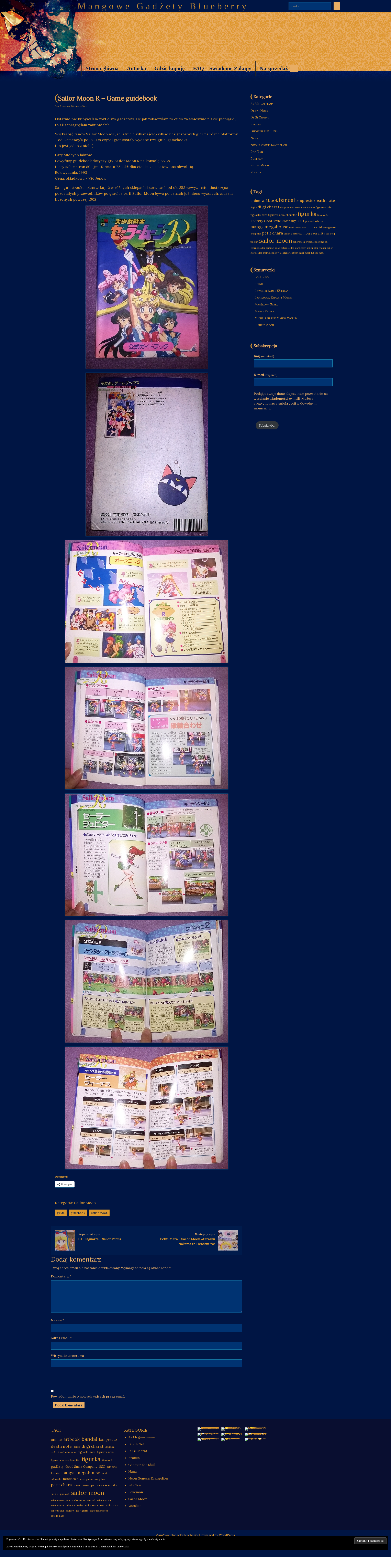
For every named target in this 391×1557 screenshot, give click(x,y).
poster (295, 233)
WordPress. (227, 1535)
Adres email (61, 1338)
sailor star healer (297, 248)
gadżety (256, 221)
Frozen (255, 124)
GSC (299, 221)
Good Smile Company (280, 221)
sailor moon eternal (83, 1500)
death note (324, 200)
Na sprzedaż (271, 70)
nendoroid (314, 227)
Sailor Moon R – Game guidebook (107, 98)
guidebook (78, 1213)
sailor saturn (281, 248)
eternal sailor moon (305, 207)
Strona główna (102, 68)
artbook (270, 200)
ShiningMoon (264, 325)
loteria (318, 221)
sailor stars (112, 1505)
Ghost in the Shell (264, 131)
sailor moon (99, 1213)
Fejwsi (259, 284)
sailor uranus (263, 252)
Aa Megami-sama (261, 104)
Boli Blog (262, 277)
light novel (308, 221)
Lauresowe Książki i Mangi (273, 297)
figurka (307, 214)
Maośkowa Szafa (266, 304)
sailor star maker (316, 247)
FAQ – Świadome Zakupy (222, 68)
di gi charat (268, 206)
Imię (264, 356)
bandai (287, 200)
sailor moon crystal (303, 241)
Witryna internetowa (67, 1356)
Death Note (259, 110)
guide (61, 1213)
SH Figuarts (285, 252)
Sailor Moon (85, 1202)
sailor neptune (266, 248)
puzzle (329, 233)
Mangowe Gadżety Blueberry (163, 6)
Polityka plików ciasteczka (114, 1546)
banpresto (304, 200)
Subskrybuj (267, 425)
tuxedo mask (317, 252)
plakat (287, 233)
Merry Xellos (264, 311)
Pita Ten (256, 151)
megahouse (276, 227)
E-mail (265, 375)
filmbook (322, 215)
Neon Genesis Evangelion (268, 145)
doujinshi (284, 207)
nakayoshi (300, 227)
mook (292, 227)
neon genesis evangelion (92, 1479)
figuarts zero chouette (282, 215)
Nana (254, 138)
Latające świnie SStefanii (272, 291)
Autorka (136, 68)
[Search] (337, 6)
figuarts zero (258, 215)
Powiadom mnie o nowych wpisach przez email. (88, 1396)
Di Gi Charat (259, 117)
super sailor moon (301, 252)
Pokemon (256, 158)
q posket (64, 1493)
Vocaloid (256, 172)
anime (255, 200)
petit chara (272, 233)
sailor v (274, 252)
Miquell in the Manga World (276, 318)
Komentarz (61, 1276)
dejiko (253, 207)
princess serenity (312, 233)
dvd (292, 207)
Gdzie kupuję (169, 68)
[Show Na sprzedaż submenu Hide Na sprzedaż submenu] (294, 68)
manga (257, 227)
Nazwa (57, 1320)
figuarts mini (324, 207)
